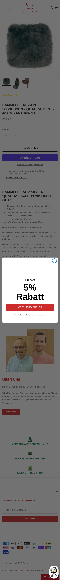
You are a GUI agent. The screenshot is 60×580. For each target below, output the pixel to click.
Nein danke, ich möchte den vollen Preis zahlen (30, 315)
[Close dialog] (54, 260)
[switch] (54, 575)
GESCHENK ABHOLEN (30, 307)
